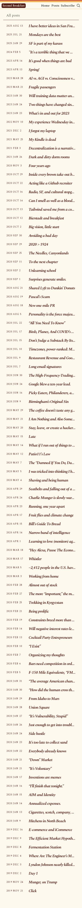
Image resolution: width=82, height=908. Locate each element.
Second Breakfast (14, 6)
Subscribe (68, 5)
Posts (55, 5)
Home (45, 5)
